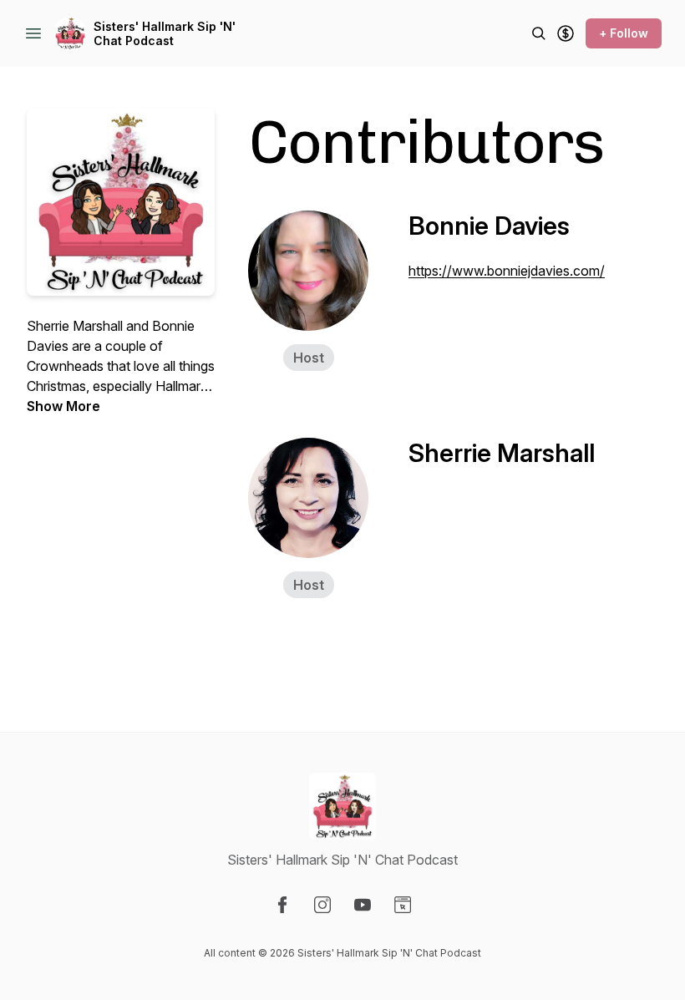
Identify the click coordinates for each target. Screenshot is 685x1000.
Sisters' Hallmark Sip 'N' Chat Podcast (165, 33)
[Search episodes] (538, 33)
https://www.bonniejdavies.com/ (506, 270)
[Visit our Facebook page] (282, 904)
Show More (63, 406)
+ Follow (623, 33)
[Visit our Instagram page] (322, 904)
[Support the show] (566, 33)
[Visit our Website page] (402, 904)
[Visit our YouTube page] (362, 904)
